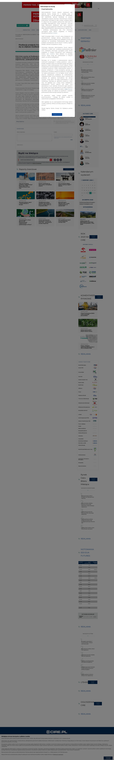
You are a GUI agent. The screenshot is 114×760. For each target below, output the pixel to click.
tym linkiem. (54, 31)
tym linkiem (50, 52)
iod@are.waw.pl (68, 87)
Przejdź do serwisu (57, 112)
